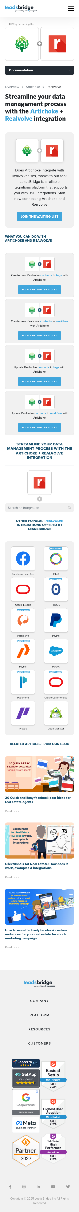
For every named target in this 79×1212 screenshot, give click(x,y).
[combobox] (39, 507)
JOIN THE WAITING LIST (39, 216)
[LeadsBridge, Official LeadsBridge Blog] (21, 8)
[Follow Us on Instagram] (24, 1186)
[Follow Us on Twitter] (68, 1186)
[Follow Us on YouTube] (53, 1186)
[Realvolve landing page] (57, 44)
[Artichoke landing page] (22, 44)
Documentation (21, 70)
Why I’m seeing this (23, 24)
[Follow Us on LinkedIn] (38, 1186)
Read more (12, 811)
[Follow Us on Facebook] (10, 1186)
